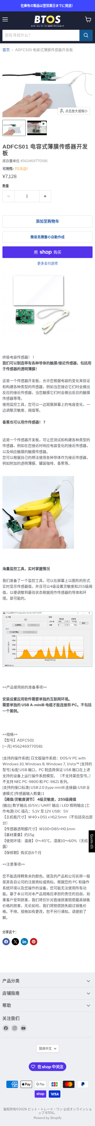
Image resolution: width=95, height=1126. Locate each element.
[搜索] (86, 35)
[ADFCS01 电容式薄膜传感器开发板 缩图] (14, 128)
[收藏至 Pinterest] (33, 941)
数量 (5, 186)
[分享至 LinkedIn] (24, 941)
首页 (6, 50)
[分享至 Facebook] (6, 941)
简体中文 (45, 1048)
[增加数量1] (45, 196)
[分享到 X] (15, 941)
